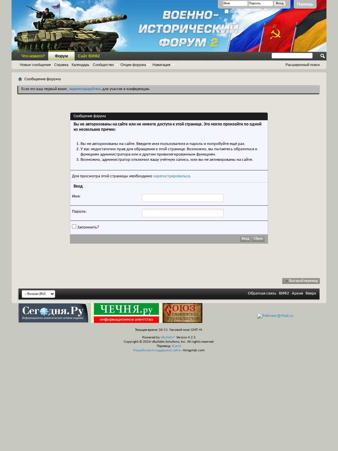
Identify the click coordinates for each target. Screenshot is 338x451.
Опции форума (133, 65)
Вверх (311, 293)
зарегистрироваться (171, 176)
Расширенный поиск (303, 65)
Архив (297, 293)
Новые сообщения (35, 65)
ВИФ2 (284, 293)
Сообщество (103, 65)
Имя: (76, 196)
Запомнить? (239, 12)
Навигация (161, 65)
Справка (61, 65)
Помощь (305, 4)
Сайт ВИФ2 (89, 56)
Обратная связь (262, 293)
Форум (61, 56)
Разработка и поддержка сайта (157, 350)
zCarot (176, 346)
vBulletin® (168, 337)
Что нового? (33, 56)
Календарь (80, 65)
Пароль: (79, 211)
